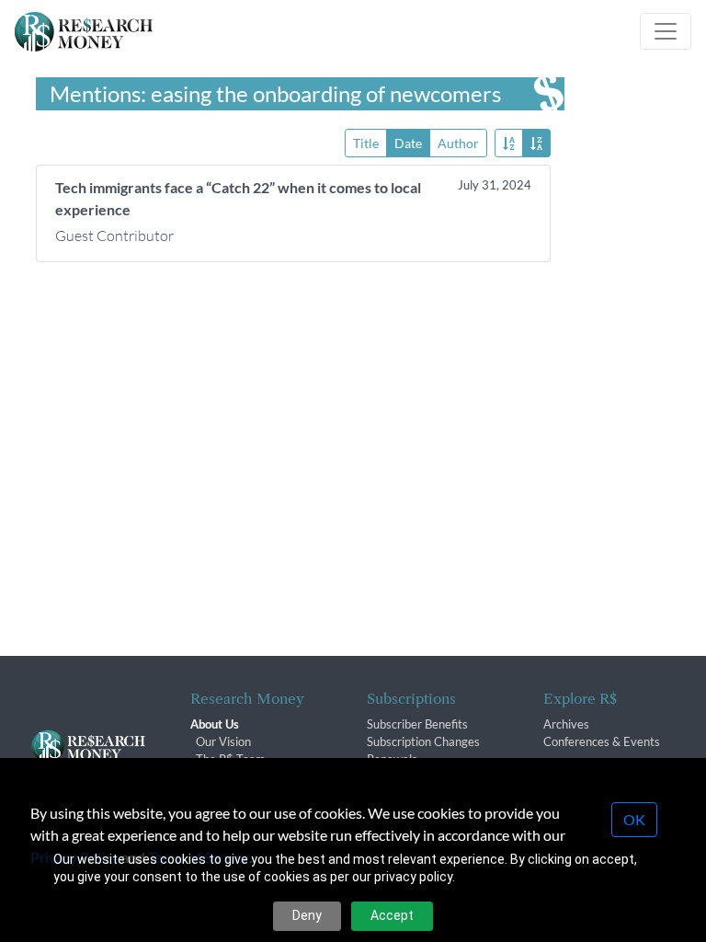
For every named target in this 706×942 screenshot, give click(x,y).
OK (634, 819)
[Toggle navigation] (665, 31)
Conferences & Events (601, 741)
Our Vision (223, 741)
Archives (566, 724)
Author (458, 143)
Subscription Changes (423, 741)
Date (408, 143)
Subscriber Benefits (417, 724)
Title (366, 143)
